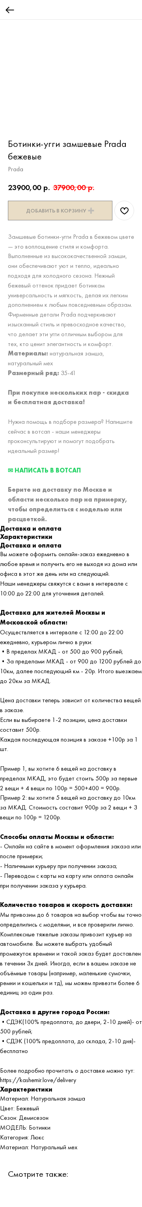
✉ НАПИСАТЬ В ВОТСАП (44, 470)
